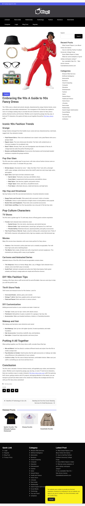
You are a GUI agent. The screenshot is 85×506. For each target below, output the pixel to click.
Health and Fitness (67, 98)
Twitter (8, 390)
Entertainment (66, 89)
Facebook (4, 390)
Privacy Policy (8, 457)
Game (64, 94)
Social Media (66, 112)
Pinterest (12, 390)
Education (65, 87)
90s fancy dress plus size (36, 373)
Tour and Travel (66, 117)
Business (60, 20)
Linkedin (16, 390)
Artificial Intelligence (68, 76)
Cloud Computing (67, 83)
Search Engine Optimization (70, 110)
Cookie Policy (53, 495)
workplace (65, 119)
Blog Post (25, 24)
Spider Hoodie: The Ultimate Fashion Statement (10, 429)
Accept (51, 499)
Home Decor (66, 101)
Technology (40, 20)
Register (35, 24)
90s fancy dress (48, 116)
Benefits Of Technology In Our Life (16, 401)
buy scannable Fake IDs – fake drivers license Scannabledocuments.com (64, 473)
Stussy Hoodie (27, 427)
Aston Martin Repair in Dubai (70, 54)
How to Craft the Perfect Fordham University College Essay (64, 457)
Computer (7, 24)
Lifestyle (7, 20)
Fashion (50, 20)
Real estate (17, 20)
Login (16, 24)
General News (66, 96)
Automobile (70, 20)
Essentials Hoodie (47, 429)
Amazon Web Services (68, 74)
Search (63, 33)
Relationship (29, 20)
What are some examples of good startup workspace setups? (65, 466)
